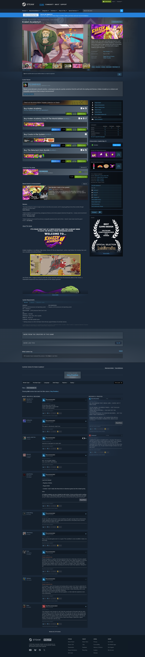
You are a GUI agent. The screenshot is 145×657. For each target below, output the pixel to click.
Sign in (25, 73)
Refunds (96, 653)
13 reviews (29, 554)
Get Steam (110, 641)
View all (120, 351)
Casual (101, 175)
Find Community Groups (97, 206)
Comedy (103, 66)
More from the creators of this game (38, 334)
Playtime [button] (64, 382)
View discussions (96, 204)
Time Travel (115, 66)
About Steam (71, 641)
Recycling (84, 650)
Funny (93, 66)
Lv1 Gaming (29, 220)
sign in (113, 1)
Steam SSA (71, 644)
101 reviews (29, 580)
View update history (96, 199)
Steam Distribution (72, 650)
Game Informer (26, 210)
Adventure (98, 66)
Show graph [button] (117, 382)
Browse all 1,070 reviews (55, 631)
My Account (111, 650)
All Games (24, 19)
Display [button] (72, 382)
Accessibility (97, 644)
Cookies (96, 650)
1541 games (29, 475)
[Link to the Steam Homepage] (28, 5)
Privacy (95, 641)
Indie (105, 175)
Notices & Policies (98, 647)
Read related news (96, 201)
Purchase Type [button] (36, 382)
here (49, 356)
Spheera (29, 578)
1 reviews (28, 457)
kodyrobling (30, 512)
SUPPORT (64, 4)
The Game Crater (31, 216)
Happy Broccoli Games (108, 56)
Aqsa (28, 605)
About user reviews (109, 368)
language (119, 1)
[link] (71, 113)
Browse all (84, 167)
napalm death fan (31, 437)
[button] (24, 11)
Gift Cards (70, 653)
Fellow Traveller (107, 58)
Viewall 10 (118, 166)
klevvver (29, 454)
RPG (107, 175)
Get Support (111, 647)
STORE (42, 4)
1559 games (29, 552)
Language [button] (46, 382)
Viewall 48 (118, 154)
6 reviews (28, 534)
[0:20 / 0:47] (56, 43)
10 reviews (29, 607)
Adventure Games (32, 19)
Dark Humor (108, 66)
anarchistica (30, 474)
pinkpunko (29, 420)
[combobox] (101, 10)
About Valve (85, 641)
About (57, 4)
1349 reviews (29, 402)
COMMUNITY (49, 4)
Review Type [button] (26, 382)
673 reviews (29, 477)
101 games (29, 456)
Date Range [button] (56, 382)
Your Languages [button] (31, 387)
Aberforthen (30, 532)
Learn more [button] (117, 145)
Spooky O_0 (30, 399)
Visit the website (96, 185)
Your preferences (119, 368)
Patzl (28, 551)
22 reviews (29, 421)
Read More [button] (83, 500)
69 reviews (29, 514)
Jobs (83, 644)
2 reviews (28, 438)
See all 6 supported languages (98, 136)
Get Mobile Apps (112, 644)
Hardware (84, 647)
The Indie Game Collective (35, 85)
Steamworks (71, 647)
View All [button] (85, 183)
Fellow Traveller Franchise (43, 19)
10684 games (29, 400)
